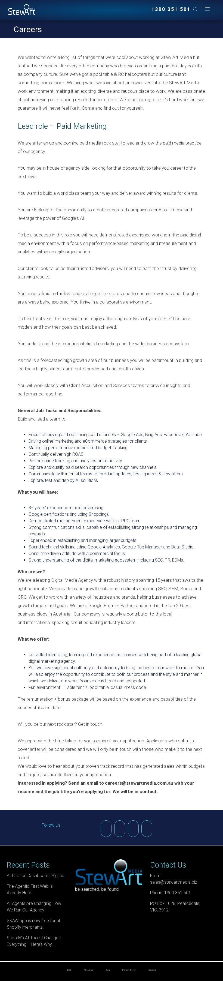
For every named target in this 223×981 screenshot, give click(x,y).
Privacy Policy (129, 970)
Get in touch (90, 724)
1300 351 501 (171, 9)
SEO (69, 970)
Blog (108, 970)
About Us (88, 970)
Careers (152, 970)
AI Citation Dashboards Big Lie (35, 875)
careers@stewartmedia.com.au (139, 783)
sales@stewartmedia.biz (173, 882)
